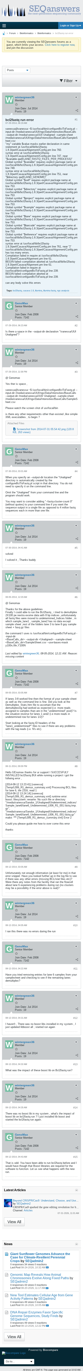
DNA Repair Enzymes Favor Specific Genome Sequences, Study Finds (36, 1314)
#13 (75, 1064)
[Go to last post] (47, 1267)
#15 (75, 1157)
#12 (75, 1018)
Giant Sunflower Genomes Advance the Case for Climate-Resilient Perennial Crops (40, 1257)
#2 (76, 325)
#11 (76, 968)
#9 (76, 867)
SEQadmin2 (24, 1203)
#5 (76, 547)
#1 (76, 119)
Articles (28, 1210)
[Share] (77, 110)
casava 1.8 (28, 290)
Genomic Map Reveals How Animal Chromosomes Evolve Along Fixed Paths (39, 1276)
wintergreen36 (31, 653)
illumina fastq (49, 290)
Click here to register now (59, 44)
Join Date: (21, 108)
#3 (76, 371)
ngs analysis (63, 290)
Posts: (19, 111)
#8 (76, 766)
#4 (76, 471)
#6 (76, 597)
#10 (75, 925)
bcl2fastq (17, 290)
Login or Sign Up (69, 25)
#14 (75, 1107)
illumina (38, 290)
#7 (76, 692)
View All (14, 1222)
